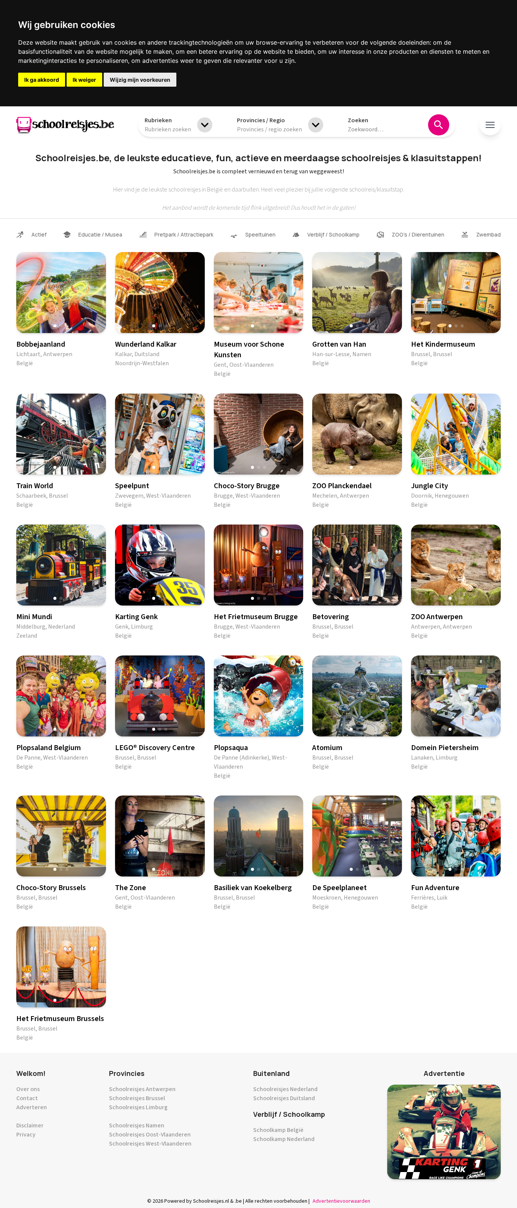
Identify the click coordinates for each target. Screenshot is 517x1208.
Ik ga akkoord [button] (41, 79)
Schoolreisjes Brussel (137, 1098)
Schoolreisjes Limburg (138, 1107)
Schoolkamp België (278, 1130)
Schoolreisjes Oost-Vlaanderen (150, 1134)
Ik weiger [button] (84, 79)
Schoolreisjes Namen (136, 1125)
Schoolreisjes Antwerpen (142, 1089)
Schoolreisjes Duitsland (284, 1098)
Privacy (26, 1134)
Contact (27, 1098)
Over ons (28, 1089)
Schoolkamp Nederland (284, 1139)
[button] (54, 325)
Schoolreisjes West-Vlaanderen (150, 1144)
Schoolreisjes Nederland (285, 1089)
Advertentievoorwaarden (341, 1201)
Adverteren (31, 1107)
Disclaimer (30, 1125)
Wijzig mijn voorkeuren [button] (140, 79)
